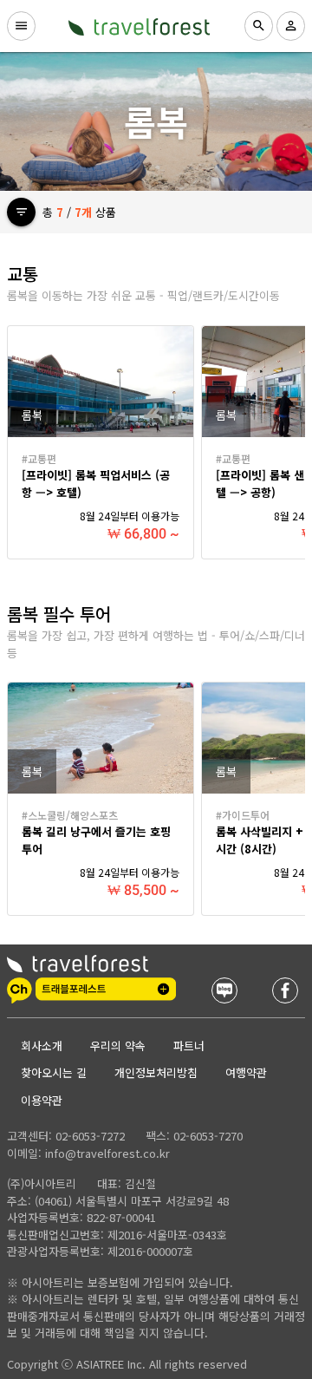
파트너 (189, 1045)
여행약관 (246, 1072)
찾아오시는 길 (54, 1072)
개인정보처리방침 (156, 1072)
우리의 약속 (118, 1045)
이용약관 (41, 1100)
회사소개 (41, 1045)
